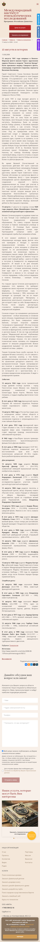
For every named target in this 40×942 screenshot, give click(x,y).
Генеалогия (14, 645)
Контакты (28, 862)
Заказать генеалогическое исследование (20, 833)
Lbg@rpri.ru (6, 912)
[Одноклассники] (29, 664)
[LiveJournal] (37, 664)
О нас (4, 852)
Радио (4, 866)
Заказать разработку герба (12, 889)
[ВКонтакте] (26, 664)
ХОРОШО (20, 937)
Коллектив (6, 859)
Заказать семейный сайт (11, 896)
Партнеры (29, 852)
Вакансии (28, 859)
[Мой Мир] (31, 664)
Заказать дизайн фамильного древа (15, 886)
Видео (4, 862)
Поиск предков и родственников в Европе (18, 892)
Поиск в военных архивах (11, 875)
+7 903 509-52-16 (8, 907)
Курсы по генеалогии (10, 899)
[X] (34, 664)
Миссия (28, 855)
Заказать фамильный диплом (13, 879)
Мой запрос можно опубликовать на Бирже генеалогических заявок (19, 752)
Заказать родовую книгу (11, 882)
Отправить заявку (11, 780)
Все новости (7, 659)
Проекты (5, 855)
